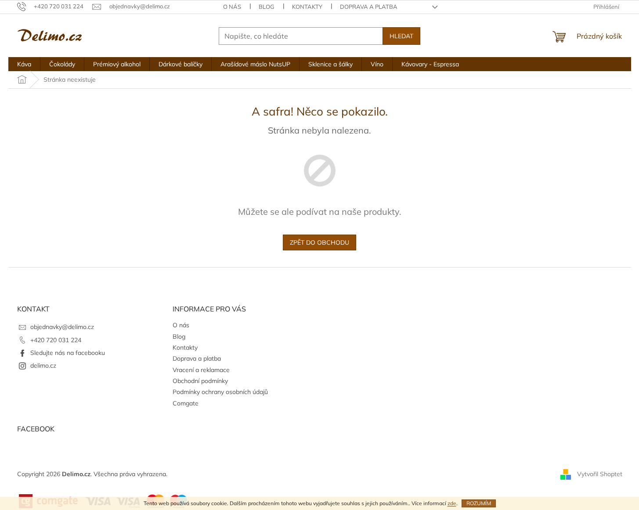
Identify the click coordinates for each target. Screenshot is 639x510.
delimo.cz (43, 365)
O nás (232, 6)
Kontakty (307, 6)
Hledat (401, 36)
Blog (266, 6)
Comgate (186, 403)
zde (452, 503)
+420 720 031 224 (55, 340)
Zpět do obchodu (319, 242)
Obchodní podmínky (200, 381)
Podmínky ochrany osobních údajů (220, 392)
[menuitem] (24, 64)
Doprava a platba (368, 6)
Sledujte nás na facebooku (67, 353)
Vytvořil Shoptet (599, 474)
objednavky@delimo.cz (62, 327)
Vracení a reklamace (201, 370)
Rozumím (478, 503)
